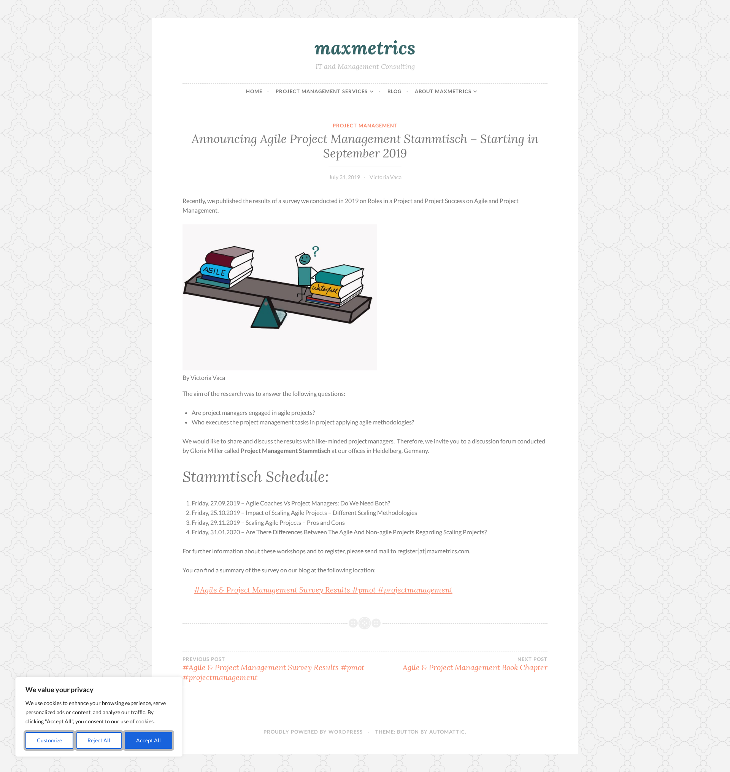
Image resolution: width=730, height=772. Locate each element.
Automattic (447, 732)
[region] (98, 717)
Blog (394, 91)
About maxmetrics (443, 91)
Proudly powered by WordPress (313, 732)
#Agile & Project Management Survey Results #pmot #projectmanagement (323, 589)
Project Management (365, 125)
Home (254, 91)
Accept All (148, 740)
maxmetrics (365, 47)
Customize (49, 740)
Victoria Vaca (386, 177)
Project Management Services (322, 91)
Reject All (98, 740)
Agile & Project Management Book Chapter (475, 664)
